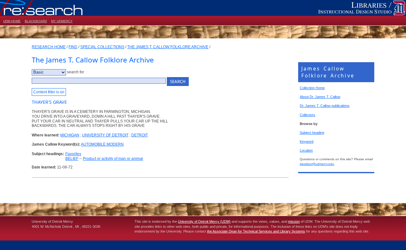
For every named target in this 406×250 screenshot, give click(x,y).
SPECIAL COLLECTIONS (102, 47)
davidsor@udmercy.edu (317, 164)
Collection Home (312, 88)
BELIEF (71, 158)
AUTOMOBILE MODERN (102, 144)
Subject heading (312, 133)
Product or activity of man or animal (113, 158)
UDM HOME (12, 21)
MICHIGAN (69, 135)
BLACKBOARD (36, 21)
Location (306, 150)
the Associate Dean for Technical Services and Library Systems (256, 231)
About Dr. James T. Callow (320, 97)
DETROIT (139, 135)
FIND (73, 47)
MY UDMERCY (62, 21)
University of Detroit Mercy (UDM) (204, 221)
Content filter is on (48, 92)
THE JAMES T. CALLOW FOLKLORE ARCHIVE (167, 47)
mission (294, 221)
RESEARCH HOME (49, 47)
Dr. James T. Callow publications (325, 106)
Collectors (307, 115)
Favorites (73, 154)
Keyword (306, 141)
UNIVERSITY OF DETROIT (105, 135)
